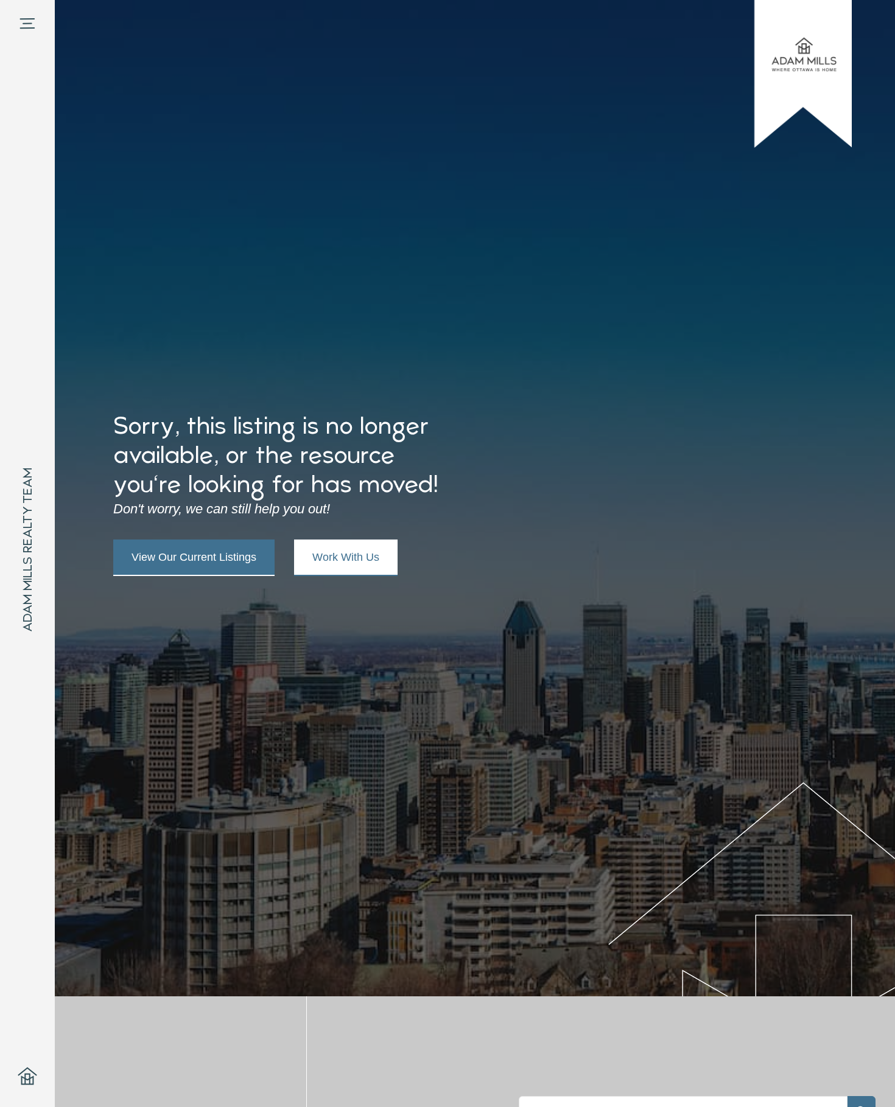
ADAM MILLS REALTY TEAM (27, 550)
